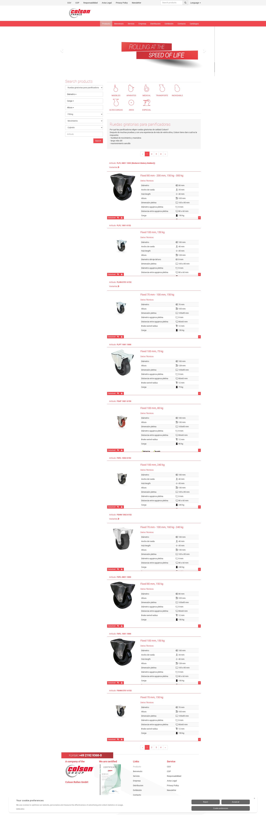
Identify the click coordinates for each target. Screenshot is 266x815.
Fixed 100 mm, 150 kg (152, 232)
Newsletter (136, 3)
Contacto (182, 24)
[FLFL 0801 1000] (122, 187)
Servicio (131, 24)
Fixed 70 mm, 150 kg (151, 697)
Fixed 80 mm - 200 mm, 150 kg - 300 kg (161, 175)
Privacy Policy (122, 3)
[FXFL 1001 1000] (122, 652)
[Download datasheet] (122, 274)
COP (77, 3)
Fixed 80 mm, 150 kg (151, 583)
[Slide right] (204, 50)
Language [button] (194, 3)
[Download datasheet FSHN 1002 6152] (122, 569)
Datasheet (112, 218)
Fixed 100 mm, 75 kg (151, 351)
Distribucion (155, 24)
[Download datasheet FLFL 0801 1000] (122, 217)
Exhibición (169, 24)
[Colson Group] (79, 771)
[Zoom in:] (118, 274)
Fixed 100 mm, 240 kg (152, 464)
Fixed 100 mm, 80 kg (151, 408)
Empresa (142, 24)
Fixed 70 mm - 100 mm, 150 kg (157, 294)
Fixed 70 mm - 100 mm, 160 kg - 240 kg (161, 527)
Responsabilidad (90, 3)
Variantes (113, 167)
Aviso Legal (107, 3)
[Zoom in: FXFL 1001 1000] (118, 682)
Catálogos (194, 24)
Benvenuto (119, 24)
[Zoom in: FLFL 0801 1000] (118, 217)
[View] (114, 779)
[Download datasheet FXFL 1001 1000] (122, 682)
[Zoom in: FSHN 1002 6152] (118, 569)
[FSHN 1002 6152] (122, 538)
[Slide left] (61, 50)
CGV (69, 3)
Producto (106, 24)
